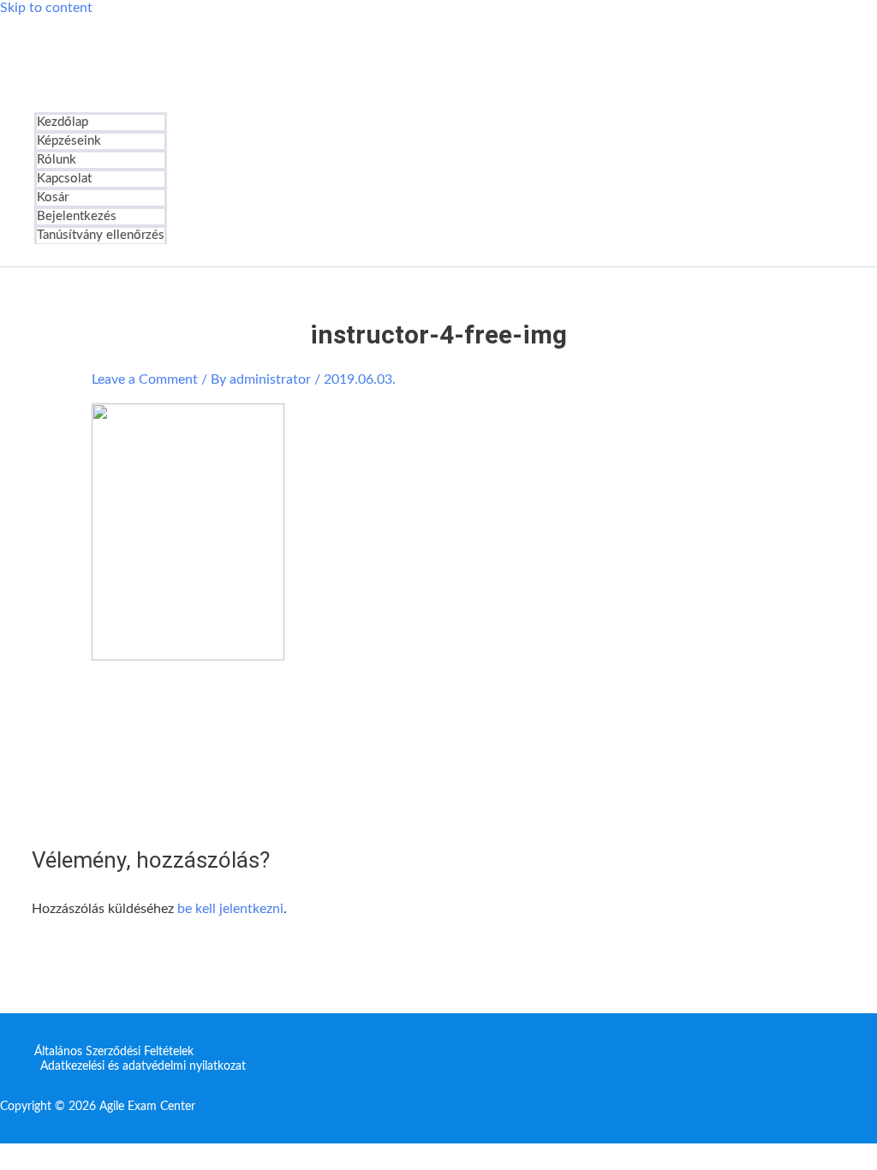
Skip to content (46, 8)
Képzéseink (69, 140)
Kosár (53, 197)
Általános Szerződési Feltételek (114, 1052)
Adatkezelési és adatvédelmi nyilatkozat (143, 1066)
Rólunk (56, 159)
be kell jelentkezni (230, 909)
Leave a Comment (145, 379)
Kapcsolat (64, 178)
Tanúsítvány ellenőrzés (100, 235)
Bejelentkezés (76, 216)
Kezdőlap (62, 122)
